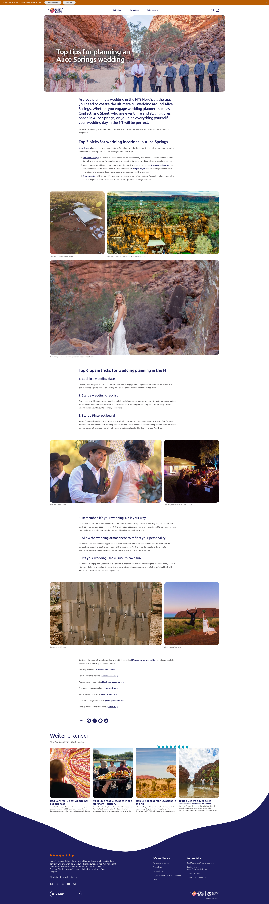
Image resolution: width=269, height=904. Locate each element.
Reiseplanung (152, 10)
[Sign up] (217, 10)
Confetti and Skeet (105, 669)
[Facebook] (89, 720)
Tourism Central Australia (197, 877)
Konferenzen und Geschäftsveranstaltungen (197, 868)
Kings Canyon (139, 168)
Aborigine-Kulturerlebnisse (62, 877)
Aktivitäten (134, 10)
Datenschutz (158, 871)
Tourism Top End (193, 873)
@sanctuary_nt (108, 694)
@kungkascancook (114, 700)
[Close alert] (266, 2)
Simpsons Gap (89, 176)
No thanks (69, 2)
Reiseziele (117, 10)
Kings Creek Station (160, 165)
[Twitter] (63, 884)
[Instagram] (57, 884)
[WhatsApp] (100, 720)
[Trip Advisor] (74, 884)
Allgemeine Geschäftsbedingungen (167, 875)
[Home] (55, 10)
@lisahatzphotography (111, 682)
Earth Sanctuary (90, 157)
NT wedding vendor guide (143, 660)
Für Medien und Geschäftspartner (200, 863)
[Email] (106, 720)
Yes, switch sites (52, 2)
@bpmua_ (111, 706)
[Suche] (212, 10)
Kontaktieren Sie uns (161, 863)
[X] (94, 720)
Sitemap (156, 880)
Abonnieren (157, 867)
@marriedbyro (110, 688)
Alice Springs (85, 148)
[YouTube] (68, 884)
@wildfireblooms (108, 676)
